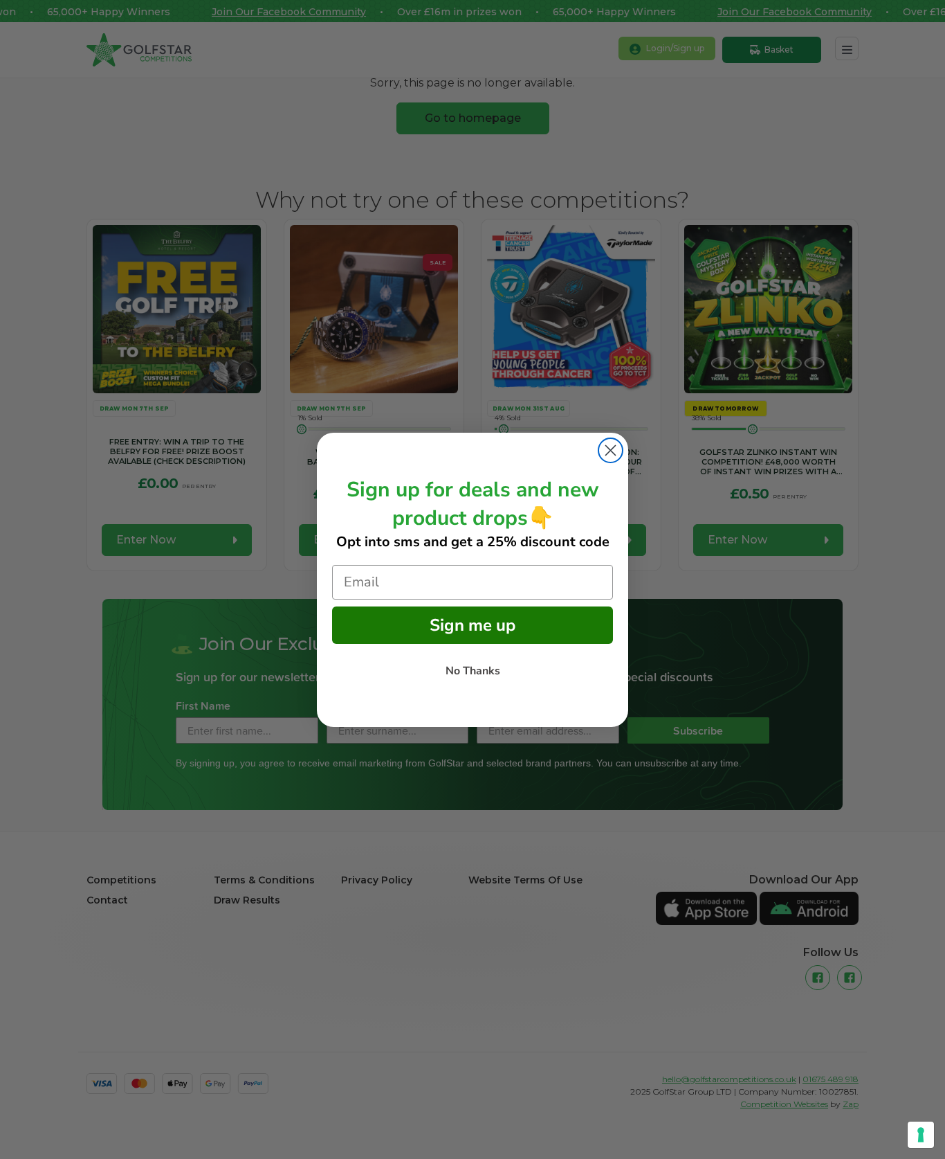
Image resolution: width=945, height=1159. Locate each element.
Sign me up (472, 625)
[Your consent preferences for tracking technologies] (921, 1135)
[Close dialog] (610, 450)
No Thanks (473, 671)
